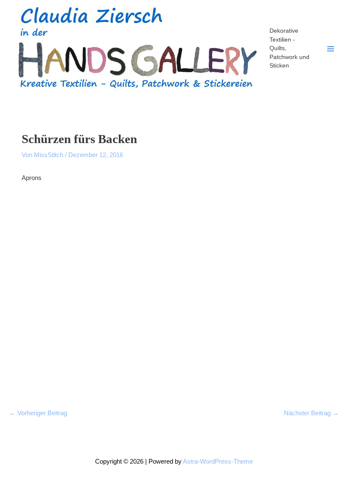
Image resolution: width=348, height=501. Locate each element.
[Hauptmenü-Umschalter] (331, 49)
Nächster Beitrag (311, 413)
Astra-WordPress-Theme (218, 461)
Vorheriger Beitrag (38, 413)
